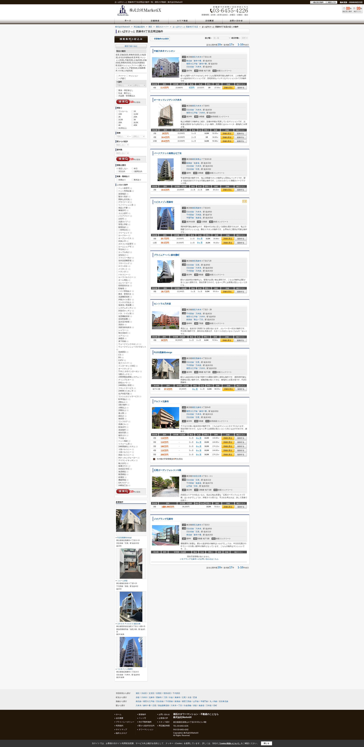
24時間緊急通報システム (129, 377)
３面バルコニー (126, 452)
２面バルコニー (126, 449)
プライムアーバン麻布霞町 (166, 255)
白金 (171, 697)
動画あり (137, 180)
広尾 (197, 169)
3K (135, 120)
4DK (135, 125)
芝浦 (195, 697)
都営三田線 (186, 701)
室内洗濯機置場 (126, 261)
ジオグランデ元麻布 (163, 519)
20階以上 (123, 410)
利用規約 (119, 726)
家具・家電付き (126, 294)
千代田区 (176, 693)
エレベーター (125, 283)
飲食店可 (123, 427)
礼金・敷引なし (124, 93)
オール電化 (124, 280)
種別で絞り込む (131, 46)
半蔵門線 (190, 218)
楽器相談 (123, 194)
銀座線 (189, 163)
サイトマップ (121, 729)
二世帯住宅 (124, 230)
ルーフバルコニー (127, 277)
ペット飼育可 (125, 188)
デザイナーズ (125, 202)
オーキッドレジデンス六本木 (168, 100)
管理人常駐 (124, 224)
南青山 (198, 159)
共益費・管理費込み (126, 96)
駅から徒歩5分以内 (146, 726)
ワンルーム (123, 111)
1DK (120, 114)
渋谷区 (194, 476)
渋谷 (195, 486)
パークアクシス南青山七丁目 (168, 153)
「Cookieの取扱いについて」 (229, 743)
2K (119, 117)
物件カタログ (121, 733)
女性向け (123, 255)
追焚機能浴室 (125, 316)
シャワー (123, 330)
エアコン (123, 336)
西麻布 (198, 208)
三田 (165, 697)
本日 (135, 168)
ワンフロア (124, 421)
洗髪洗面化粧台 (126, 327)
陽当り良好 (124, 196)
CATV (122, 360)
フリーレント (125, 233)
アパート (122, 76)
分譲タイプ (124, 222)
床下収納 (123, 341)
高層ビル (123, 424)
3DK (120, 122)
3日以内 (122, 171)
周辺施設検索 (164, 726)
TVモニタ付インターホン (130, 371)
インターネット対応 (127, 366)
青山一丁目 (198, 319)
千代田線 (190, 215)
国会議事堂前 (163, 705)
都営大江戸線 (191, 64)
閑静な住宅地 (125, 199)
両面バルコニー (126, 455)
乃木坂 (198, 215)
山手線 (189, 486)
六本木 (198, 57)
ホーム (118, 714)
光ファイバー (125, 363)
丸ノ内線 (213, 701)
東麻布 (177, 697)
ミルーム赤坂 (122, 581)
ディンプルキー (126, 380)
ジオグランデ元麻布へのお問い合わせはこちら (199, 559)
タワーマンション (146, 729)
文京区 (151, 693)
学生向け (123, 249)
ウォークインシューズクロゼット (131, 348)
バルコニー (124, 274)
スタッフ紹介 (164, 722)
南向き (122, 416)
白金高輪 (187, 705)
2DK (135, 117)
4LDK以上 (122, 128)
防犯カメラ (124, 383)
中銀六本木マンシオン (164, 51)
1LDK (136, 114)
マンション (133, 76)
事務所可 (123, 210)
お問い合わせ (164, 714)
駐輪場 (122, 288)
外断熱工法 (124, 485)
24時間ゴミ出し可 (127, 391)
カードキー (124, 235)
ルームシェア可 (126, 247)
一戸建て (122, 78)
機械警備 (123, 480)
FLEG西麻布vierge (163, 352)
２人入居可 (124, 213)
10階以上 (123, 408)
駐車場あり (124, 399)
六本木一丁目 (176, 705)
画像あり (122, 180)
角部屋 (122, 419)
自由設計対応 (125, 469)
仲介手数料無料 (145, 722)
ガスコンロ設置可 (127, 244)
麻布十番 (197, 61)
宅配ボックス (125, 374)
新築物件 (142, 714)
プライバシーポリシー (125, 722)
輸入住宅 (123, 463)
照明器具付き (125, 286)
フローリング (125, 263)
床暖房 (122, 338)
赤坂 (137, 697)
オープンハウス (126, 238)
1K (135, 111)
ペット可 (142, 718)
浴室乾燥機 (124, 319)
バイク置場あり (126, 291)
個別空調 (123, 433)
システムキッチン (127, 308)
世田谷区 (167, 693)
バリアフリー (125, 216)
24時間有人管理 (126, 385)
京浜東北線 (223, 701)
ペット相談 (124, 441)
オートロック (125, 369)
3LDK (136, 122)
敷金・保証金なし (125, 90)
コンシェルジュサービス (129, 396)
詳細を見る (228, 88)
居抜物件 (123, 430)
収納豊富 (123, 352)
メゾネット (124, 269)
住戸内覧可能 (125, 394)
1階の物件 (123, 405)
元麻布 (198, 407)
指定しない (123, 168)
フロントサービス (127, 388)
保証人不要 (124, 208)
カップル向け (125, 252)
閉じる (266, 743)
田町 (215, 705)
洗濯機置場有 (125, 297)
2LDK (120, 120)
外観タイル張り (126, 299)
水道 (189, 697)
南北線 (189, 61)
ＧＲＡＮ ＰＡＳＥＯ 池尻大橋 (128, 624)
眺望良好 (123, 227)
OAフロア (123, 483)
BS (120, 357)
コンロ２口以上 (126, 302)
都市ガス (123, 435)
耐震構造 (123, 474)
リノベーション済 (127, 205)
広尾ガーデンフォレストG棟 (167, 470)
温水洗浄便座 (125, 322)
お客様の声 (163, 718)
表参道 (196, 163)
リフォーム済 (125, 444)
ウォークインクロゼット (129, 344)
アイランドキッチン (127, 460)
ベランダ (123, 272)
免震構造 (123, 472)
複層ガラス (124, 466)
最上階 (122, 413)
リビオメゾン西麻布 (163, 202)
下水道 (122, 438)
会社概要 (119, 718)
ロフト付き (124, 266)
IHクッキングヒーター (128, 458)
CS (120, 355)
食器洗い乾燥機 (126, 305)
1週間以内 (138, 171)
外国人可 (123, 241)
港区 (194, 57)
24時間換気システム (128, 446)
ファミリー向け (126, 258)
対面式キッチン (126, 311)
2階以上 (122, 402)
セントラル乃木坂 (162, 304)
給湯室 (122, 477)
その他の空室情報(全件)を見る (168, 459)
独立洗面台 (124, 333)
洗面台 (122, 324)
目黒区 (159, 693)
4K (119, 125)
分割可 (122, 219)
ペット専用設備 (126, 191)
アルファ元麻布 (161, 401)
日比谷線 (190, 67)
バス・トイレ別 (126, 313)
